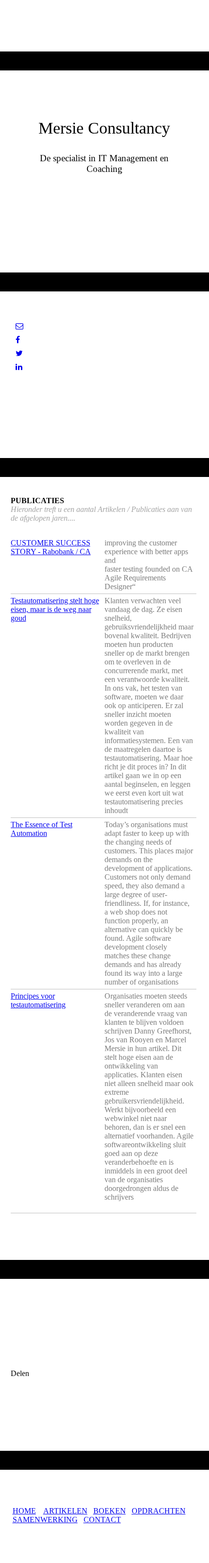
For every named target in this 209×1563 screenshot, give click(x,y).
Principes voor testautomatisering (38, 1000)
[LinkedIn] (19, 367)
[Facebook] (18, 340)
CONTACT (102, 1519)
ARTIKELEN (65, 1511)
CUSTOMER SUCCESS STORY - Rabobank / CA (51, 547)
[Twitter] (19, 353)
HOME (24, 1511)
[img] (104, 26)
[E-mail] (19, 326)
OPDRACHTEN (159, 1511)
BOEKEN (109, 1511)
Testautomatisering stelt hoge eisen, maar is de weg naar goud (55, 609)
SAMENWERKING (45, 1519)
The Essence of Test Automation (41, 828)
